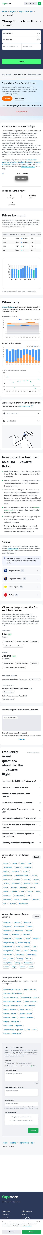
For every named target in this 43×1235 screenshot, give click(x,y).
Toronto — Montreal (26, 1018)
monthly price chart (28, 167)
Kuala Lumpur (19, 927)
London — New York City (11, 1006)
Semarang (18, 939)
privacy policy (27, 1226)
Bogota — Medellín (9, 1010)
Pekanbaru (15, 935)
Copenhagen (18, 895)
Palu (4, 959)
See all (36, 857)
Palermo (13, 904)
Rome (5, 887)
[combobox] (21, 414)
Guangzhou (7, 963)
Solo (34, 947)
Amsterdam (16, 883)
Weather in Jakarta (8, 307)
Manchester (7, 875)
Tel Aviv (6, 883)
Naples (18, 867)
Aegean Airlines (13, 548)
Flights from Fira (26, 11)
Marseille (27, 883)
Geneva (36, 879)
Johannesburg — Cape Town (13, 1030)
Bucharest (15, 871)
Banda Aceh (31, 955)
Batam (5, 935)
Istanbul (27, 879)
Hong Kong (19, 955)
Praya (28, 939)
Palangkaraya (28, 963)
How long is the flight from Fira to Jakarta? (19, 781)
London (14, 863)
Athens (5, 863)
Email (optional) (9, 1100)
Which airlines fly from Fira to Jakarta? (17, 803)
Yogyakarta (19, 931)
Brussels (36, 900)
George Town (8, 951)
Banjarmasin (7, 947)
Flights (13, 11)
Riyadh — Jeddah (26, 1014)
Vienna (34, 875)
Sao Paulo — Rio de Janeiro (12, 993)
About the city (8, 642)
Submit (33, 1130)
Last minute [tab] (19, 98)
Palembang (7, 931)
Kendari (6, 967)
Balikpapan (7, 939)
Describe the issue (10, 1070)
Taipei (14, 967)
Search (21, 62)
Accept (31, 1232)
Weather (34, 642)
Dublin (36, 883)
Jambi (18, 947)
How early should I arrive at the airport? (18, 843)
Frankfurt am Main (21, 875)
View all (21, 739)
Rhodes (25, 871)
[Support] (26, 3)
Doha (12, 959)
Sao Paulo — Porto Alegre (12, 1034)
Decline (11, 1232)
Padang (29, 931)
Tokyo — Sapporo (30, 1002)
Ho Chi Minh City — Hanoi (12, 1002)
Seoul (26, 951)
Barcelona (27, 867)
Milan (22, 863)
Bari (4, 904)
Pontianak (26, 935)
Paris (29, 863)
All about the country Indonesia (14, 668)
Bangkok (36, 939)
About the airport (34, 680)
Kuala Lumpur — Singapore (12, 1026)
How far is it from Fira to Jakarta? (15, 787)
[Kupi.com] (6, 3)
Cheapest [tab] (7, 98)
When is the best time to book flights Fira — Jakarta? (19, 825)
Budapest (6, 879)
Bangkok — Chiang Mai (11, 1022)
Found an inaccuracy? (33, 752)
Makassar (27, 923)
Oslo (28, 895)
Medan (29, 927)
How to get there (22, 642)
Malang (33, 951)
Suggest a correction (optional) (14, 1087)
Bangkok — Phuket (9, 1014)
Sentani (22, 967)
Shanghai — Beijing (9, 1018)
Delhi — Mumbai (29, 1006)
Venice (32, 887)
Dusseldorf (7, 895)
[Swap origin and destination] (38, 36)
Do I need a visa (34, 74)
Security (24, 1214)
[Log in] (39, 3)
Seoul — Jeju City (30, 989)
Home (4, 11)
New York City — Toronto (11, 989)
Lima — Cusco (31, 1030)
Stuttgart (26, 900)
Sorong (17, 963)
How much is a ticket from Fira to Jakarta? (19, 818)
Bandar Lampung (24, 943)
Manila (31, 967)
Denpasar (6, 923)
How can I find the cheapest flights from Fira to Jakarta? (18, 835)
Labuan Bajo (7, 955)
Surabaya (17, 923)
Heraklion (17, 879)
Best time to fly (20, 74)
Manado (26, 947)
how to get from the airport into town (19, 162)
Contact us (5, 1214)
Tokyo (18, 951)
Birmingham (23, 904)
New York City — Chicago (30, 998)
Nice (22, 891)
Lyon (38, 891)
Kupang (20, 959)
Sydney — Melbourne (10, 998)
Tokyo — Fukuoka (25, 1010)
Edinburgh (7, 900)
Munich (6, 871)
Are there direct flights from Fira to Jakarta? (16, 795)
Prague (30, 891)
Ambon (28, 959)
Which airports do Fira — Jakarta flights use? (18, 810)
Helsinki (14, 891)
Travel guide (5, 1218)
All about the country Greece (13, 646)
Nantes (16, 900)
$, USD (32, 4)
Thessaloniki (7, 867)
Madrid (5, 891)
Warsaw (14, 887)
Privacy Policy (26, 1218)
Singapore (7, 927)
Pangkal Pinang (8, 943)
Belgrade (23, 887)
